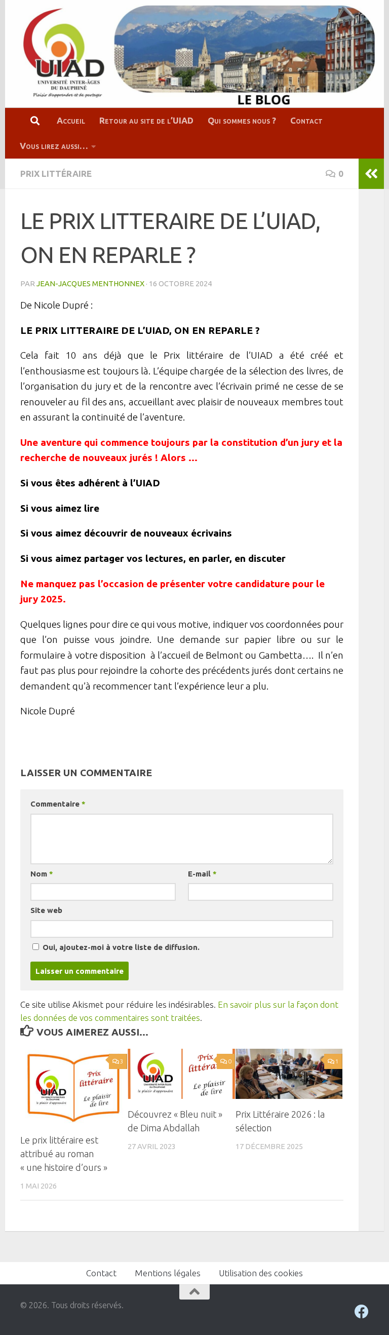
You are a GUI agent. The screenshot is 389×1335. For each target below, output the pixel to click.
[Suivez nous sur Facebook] (362, 1312)
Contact (306, 120)
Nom (41, 873)
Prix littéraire (56, 173)
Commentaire (57, 803)
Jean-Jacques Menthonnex (90, 283)
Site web (46, 910)
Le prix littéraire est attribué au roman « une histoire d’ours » (63, 1153)
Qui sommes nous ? (242, 120)
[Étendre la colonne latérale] (371, 174)
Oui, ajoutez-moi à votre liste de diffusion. (120, 947)
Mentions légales (168, 1273)
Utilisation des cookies (261, 1273)
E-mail (202, 873)
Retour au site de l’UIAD (146, 120)
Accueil (71, 120)
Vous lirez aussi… (54, 145)
